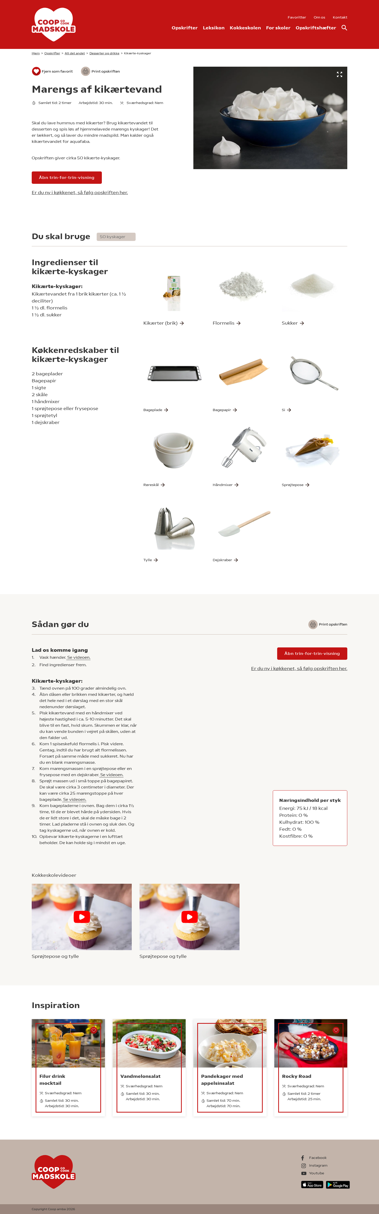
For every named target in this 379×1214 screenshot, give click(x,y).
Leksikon (214, 27)
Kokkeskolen (245, 27)
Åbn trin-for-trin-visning (67, 177)
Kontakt (340, 17)
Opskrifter (185, 27)
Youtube (316, 1173)
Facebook (318, 1158)
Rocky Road (296, 1076)
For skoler (278, 27)
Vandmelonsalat (140, 1076)
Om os (319, 17)
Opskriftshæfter (316, 27)
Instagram (318, 1165)
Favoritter (297, 17)
